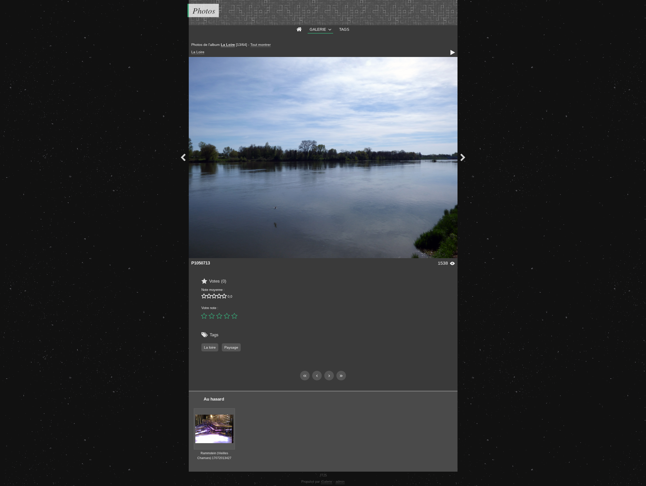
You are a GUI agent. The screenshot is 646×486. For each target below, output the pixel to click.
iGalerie (326, 481)
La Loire (228, 45)
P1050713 (200, 263)
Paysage (231, 347)
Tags (344, 29)
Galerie (318, 29)
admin (340, 481)
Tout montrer (260, 45)
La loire (210, 347)
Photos (204, 10)
